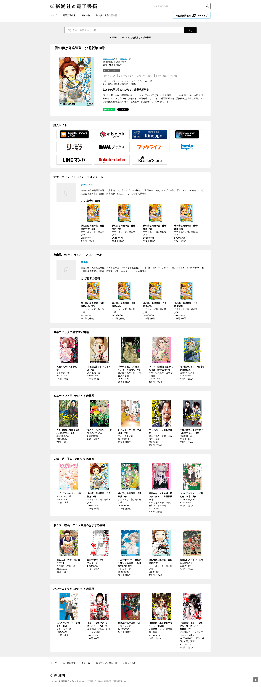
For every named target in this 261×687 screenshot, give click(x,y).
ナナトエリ (108, 58)
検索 (207, 6)
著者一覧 (86, 15)
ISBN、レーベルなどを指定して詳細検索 (131, 37)
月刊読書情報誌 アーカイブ (192, 15)
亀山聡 (123, 58)
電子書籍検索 (69, 15)
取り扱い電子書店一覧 (106, 15)
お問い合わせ (129, 662)
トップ (53, 15)
